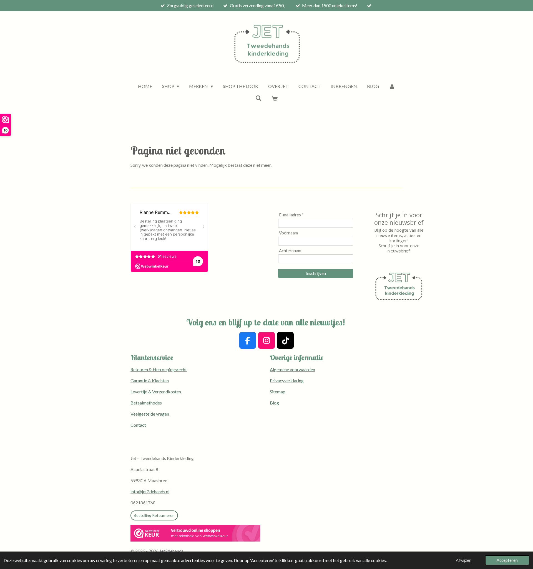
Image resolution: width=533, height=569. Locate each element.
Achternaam (290, 250)
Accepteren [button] (507, 560)
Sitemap (277, 391)
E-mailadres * (291, 214)
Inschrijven (316, 273)
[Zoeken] (258, 98)
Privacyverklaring (287, 380)
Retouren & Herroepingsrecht (158, 369)
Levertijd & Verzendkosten (155, 391)
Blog (274, 402)
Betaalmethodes (146, 402)
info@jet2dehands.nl (149, 491)
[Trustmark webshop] (195, 534)
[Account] (392, 86)
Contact (138, 425)
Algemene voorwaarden (292, 369)
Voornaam (288, 232)
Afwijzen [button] (463, 560)
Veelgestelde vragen (149, 413)
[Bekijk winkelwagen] (274, 98)
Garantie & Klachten (149, 380)
